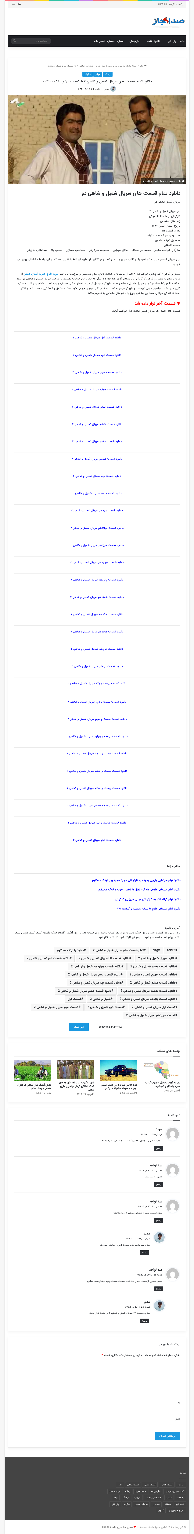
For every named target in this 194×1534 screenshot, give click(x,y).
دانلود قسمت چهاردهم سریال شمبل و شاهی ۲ (97, 562)
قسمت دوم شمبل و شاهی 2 (105, 1007)
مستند (168, 1504)
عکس (169, 1497)
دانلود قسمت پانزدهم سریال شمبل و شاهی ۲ (97, 579)
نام (179, 1403)
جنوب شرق (140, 1491)
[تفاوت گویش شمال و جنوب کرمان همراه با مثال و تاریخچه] (162, 1069)
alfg (155, 950)
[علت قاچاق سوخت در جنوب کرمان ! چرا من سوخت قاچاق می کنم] (118, 1070)
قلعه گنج (180, 1504)
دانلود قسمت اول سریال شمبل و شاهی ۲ (97, 337)
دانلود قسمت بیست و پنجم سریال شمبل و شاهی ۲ (97, 753)
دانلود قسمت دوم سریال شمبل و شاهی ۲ (97, 355)
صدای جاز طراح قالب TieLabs (117, 1527)
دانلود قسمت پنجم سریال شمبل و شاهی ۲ (97, 407)
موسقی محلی (141, 1504)
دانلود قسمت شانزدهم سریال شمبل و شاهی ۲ (97, 597)
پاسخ (158, 1148)
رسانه (134, 66)
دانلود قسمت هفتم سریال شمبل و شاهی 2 (85, 990)
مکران (120, 41)
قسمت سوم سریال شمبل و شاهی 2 (56, 1007)
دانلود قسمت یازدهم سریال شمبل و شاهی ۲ (97, 510)
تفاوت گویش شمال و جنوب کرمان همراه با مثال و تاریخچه (162, 1084)
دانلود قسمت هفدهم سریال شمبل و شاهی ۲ (97, 614)
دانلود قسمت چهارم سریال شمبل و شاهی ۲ (97, 389)
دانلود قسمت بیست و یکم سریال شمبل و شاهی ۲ (97, 683)
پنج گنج (172, 41)
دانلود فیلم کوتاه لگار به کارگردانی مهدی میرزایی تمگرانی (147, 899)
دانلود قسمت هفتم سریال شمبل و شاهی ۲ (97, 441)
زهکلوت (180, 1497)
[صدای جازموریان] (168, 22)
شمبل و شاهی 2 (100, 999)
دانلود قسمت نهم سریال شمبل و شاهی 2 (95, 982)
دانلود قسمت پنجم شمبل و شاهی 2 (153, 966)
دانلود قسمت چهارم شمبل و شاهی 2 (152, 974)
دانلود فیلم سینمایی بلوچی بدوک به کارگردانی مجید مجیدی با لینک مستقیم (136, 880)
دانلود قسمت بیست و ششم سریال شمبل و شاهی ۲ (97, 771)
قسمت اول (74, 999)
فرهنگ (126, 1497)
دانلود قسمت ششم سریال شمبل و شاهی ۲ (97, 424)
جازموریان (134, 41)
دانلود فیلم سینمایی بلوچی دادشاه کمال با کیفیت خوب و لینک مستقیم (139, 889)
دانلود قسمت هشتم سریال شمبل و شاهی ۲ (97, 459)
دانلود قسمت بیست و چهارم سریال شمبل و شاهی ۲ (97, 736)
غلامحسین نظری (153, 1497)
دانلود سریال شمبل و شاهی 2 (156, 958)
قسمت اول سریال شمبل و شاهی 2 (153, 1007)
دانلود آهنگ (153, 41)
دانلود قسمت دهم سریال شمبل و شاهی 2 (94, 974)
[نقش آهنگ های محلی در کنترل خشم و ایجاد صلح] (32, 1070)
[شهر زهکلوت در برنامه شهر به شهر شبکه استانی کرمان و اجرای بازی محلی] (75, 1069)
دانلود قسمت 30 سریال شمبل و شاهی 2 (104, 958)
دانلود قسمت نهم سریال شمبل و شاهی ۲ (97, 476)
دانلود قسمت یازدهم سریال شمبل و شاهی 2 (147, 999)
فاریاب (137, 1497)
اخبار (120, 1485)
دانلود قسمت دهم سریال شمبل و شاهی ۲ (97, 493)
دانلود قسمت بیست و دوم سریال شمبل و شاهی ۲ (97, 702)
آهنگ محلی (133, 1485)
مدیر (107, 89)
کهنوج (160, 1510)
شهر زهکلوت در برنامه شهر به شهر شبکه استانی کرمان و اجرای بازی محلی (76, 1086)
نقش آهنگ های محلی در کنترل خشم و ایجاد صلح (34, 1087)
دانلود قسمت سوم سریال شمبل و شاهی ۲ (97, 372)
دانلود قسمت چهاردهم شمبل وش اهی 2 (96, 966)
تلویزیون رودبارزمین (175, 1491)
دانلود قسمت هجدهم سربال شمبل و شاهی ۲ (97, 631)
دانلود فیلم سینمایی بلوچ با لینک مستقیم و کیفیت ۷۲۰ (148, 908)
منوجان (156, 1504)
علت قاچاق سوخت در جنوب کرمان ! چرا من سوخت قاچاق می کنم (119, 1087)
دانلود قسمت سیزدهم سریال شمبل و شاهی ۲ (97, 545)
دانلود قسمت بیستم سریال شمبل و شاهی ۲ (97, 666)
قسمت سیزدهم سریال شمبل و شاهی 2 (150, 1015)
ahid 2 (171, 950)
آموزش (181, 1485)
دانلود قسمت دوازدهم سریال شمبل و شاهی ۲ (97, 528)
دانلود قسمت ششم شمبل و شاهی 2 (152, 982)
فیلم (128, 66)
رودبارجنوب (115, 1491)
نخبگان (111, 41)
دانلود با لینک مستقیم (70, 950)
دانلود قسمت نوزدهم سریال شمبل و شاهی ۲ (97, 649)
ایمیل (177, 1419)
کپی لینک (79, 1027)
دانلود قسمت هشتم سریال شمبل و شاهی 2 (148, 990)
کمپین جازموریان (176, 1510)
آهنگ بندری (150, 1485)
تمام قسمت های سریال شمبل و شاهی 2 (118, 950)
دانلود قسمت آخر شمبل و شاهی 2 (48, 958)
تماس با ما (99, 41)
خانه (182, 41)
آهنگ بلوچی (167, 1485)
